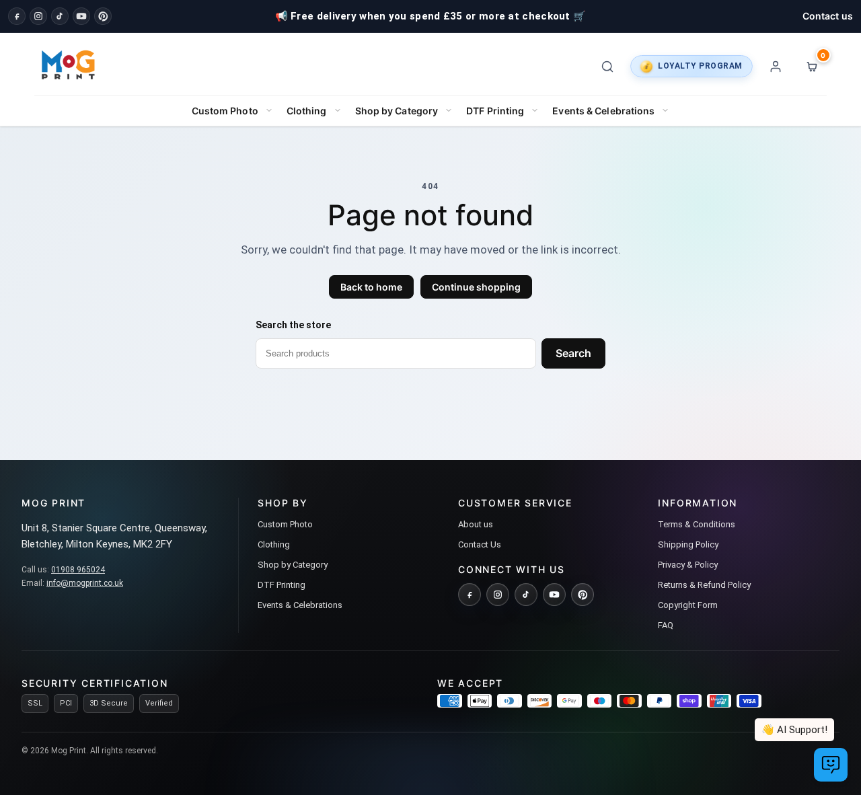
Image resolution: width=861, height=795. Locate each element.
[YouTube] (81, 16)
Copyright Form (688, 605)
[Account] (775, 66)
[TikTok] (60, 16)
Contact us (827, 16)
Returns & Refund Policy (704, 585)
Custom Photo (225, 110)
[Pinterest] (103, 16)
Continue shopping (476, 287)
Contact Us (479, 544)
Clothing (307, 110)
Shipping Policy (688, 544)
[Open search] (607, 66)
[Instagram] (38, 16)
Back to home (371, 287)
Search (573, 353)
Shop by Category (397, 110)
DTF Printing (495, 110)
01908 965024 (78, 569)
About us (475, 524)
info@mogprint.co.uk (84, 583)
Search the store (293, 324)
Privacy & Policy (688, 565)
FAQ (665, 625)
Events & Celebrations (603, 110)
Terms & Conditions (696, 524)
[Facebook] (17, 16)
